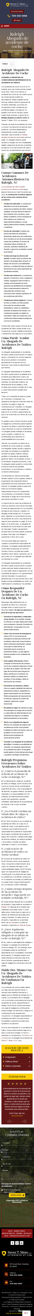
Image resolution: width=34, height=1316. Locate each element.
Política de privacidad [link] (17, 1299)
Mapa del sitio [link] (27, 1297)
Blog (6, 1236)
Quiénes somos (19, 1231)
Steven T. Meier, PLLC (9, 1040)
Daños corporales (13, 1066)
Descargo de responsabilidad (12, 1184)
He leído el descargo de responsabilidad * (11, 1191)
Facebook (12, 1243)
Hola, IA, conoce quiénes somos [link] (17, 1313)
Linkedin (21, 1243)
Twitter (17, 1243)
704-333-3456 (19, 16)
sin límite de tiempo (24, 925)
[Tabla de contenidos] (11, 64)
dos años (12, 922)
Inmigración (10, 1057)
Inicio (10, 1231)
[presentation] (10, 1121)
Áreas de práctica (8, 1233)
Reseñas (19, 1233)
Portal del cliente (17, 11)
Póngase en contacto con (19, 1236)
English (18, 20)
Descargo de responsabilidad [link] (11, 1297)
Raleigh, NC (5, 907)
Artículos (27, 1233)
